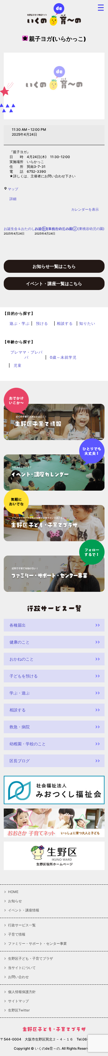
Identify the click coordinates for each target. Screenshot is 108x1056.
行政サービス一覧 (22, 925)
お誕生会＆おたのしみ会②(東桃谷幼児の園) (70, 230)
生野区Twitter (19, 1010)
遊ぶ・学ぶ (20, 323)
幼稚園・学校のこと (28, 743)
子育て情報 (16, 934)
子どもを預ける (24, 675)
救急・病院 (20, 726)
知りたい (87, 323)
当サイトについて (22, 967)
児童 (18, 365)
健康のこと (20, 642)
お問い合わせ (18, 977)
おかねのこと (22, 658)
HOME (13, 892)
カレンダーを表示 (85, 209)
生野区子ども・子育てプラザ (30, 958)
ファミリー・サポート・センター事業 (37, 943)
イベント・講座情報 (23, 910)
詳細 (13, 199)
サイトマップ (18, 1001)
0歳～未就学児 (63, 357)
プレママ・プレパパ (26, 355)
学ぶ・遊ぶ (20, 692)
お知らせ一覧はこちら (54, 266)
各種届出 (18, 625)
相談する (65, 323)
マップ (13, 189)
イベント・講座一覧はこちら (54, 283)
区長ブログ (20, 760)
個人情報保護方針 (22, 992)
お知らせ (15, 901)
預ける (42, 323)
